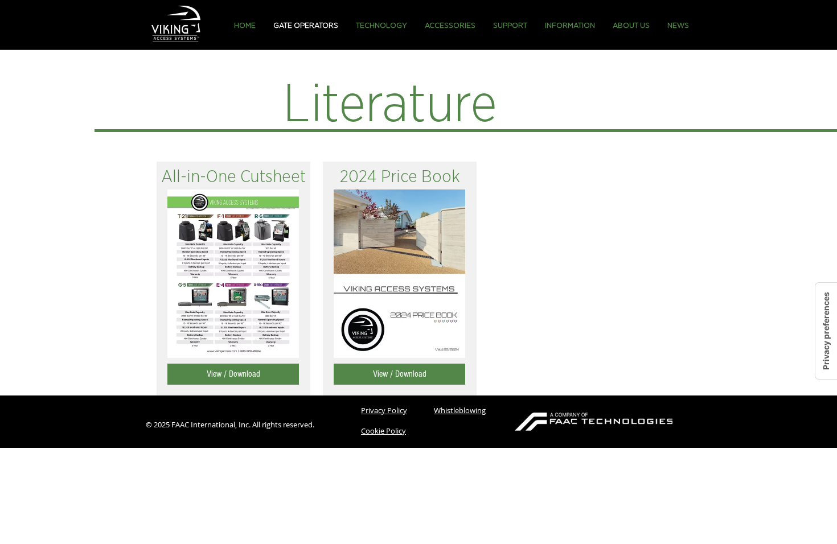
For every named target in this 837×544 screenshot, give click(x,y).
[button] (381, 26)
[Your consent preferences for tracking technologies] (826, 331)
